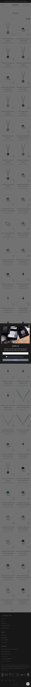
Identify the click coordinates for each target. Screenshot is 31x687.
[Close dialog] (29, 325)
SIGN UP (15, 360)
